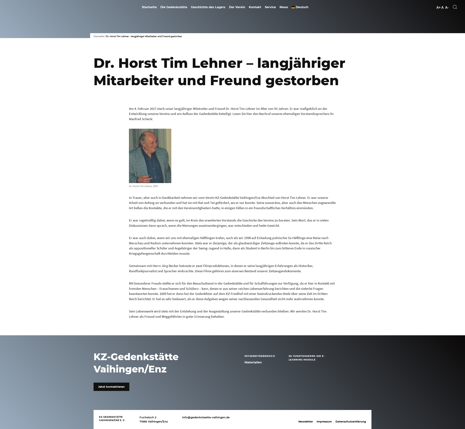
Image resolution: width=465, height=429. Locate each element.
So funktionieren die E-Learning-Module (307, 358)
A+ (438, 7)
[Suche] (455, 7)
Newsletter (305, 421)
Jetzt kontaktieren (111, 386)
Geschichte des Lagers (208, 7)
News (284, 7)
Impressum (324, 421)
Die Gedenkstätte (173, 7)
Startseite (149, 7)
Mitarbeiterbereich (259, 356)
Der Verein (237, 7)
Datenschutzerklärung (350, 421)
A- (447, 7)
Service (270, 7)
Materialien (253, 362)
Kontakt (255, 7)
